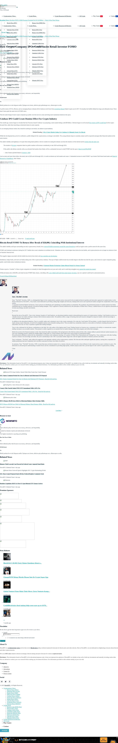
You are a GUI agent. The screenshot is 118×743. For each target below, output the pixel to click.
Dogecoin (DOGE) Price (38, 60)
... (4, 620)
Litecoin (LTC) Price (12, 716)
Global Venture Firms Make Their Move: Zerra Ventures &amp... (26, 591)
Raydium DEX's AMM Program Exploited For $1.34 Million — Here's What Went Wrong (29, 20)
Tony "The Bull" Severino (6, 52)
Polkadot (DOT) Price (37, 80)
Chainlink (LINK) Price (38, 53)
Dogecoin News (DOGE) (13, 67)
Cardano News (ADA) (12, 60)
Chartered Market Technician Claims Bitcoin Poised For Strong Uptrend (64, 265)
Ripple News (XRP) (12, 693)
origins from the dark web (92, 141)
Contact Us (6, 671)
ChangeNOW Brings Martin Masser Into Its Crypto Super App (25, 577)
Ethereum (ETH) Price (37, 67)
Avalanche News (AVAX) (13, 87)
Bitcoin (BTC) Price (37, 39)
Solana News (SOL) (12, 699)
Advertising (6, 669)
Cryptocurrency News (9, 16)
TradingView (30, 238)
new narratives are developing (49, 256)
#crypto (14, 145)
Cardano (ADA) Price (13, 710)
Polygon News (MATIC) (14, 704)
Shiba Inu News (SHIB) (13, 53)
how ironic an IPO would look (97, 122)
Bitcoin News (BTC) (12, 23)
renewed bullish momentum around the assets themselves (59, 246)
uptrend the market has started (87, 269)
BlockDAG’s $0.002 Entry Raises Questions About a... (22, 563)
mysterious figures (59, 109)
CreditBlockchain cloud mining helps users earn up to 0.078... (25, 605)
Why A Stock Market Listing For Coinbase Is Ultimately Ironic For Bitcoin (64, 132)
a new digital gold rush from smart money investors (63, 273)
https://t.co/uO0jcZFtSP (84, 149)
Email (5, 632)
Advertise (4, 730)
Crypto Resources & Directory (63, 16)
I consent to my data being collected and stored (21, 637)
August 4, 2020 (26, 152)
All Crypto (82, 16)
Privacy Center (7, 673)
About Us (6, 667)
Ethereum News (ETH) (13, 691)
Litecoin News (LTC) (12, 80)
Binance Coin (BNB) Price (38, 23)
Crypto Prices (32, 16)
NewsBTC (7, 685)
